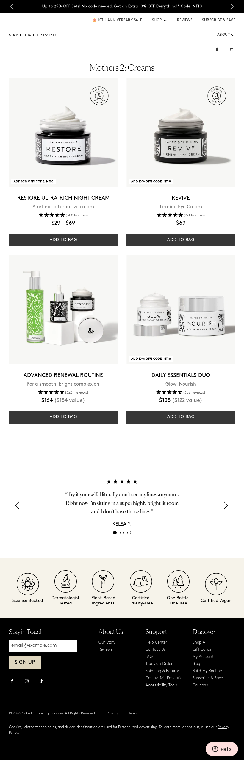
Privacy (112, 713)
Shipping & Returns (163, 671)
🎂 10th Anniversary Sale (117, 20)
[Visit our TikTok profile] (41, 680)
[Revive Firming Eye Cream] (180, 132)
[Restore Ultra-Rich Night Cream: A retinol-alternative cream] (63, 132)
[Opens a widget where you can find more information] (221, 749)
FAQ (149, 657)
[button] (165, 20)
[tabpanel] (122, 503)
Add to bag (63, 240)
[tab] (115, 532)
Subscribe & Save (218, 20)
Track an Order (159, 664)
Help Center (156, 642)
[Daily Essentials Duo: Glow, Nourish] (180, 309)
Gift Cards (202, 650)
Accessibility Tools (161, 685)
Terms (133, 713)
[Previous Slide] (12, 7)
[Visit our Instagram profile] (26, 681)
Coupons (200, 685)
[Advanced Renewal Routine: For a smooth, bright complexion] (63, 309)
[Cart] (232, 49)
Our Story (106, 642)
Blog (196, 664)
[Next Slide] (232, 7)
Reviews (185, 20)
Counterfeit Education (165, 678)
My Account (203, 657)
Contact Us (156, 650)
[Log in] (217, 49)
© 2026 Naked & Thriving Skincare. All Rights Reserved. (52, 713)
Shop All (200, 642)
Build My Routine (207, 671)
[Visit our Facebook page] (12, 681)
